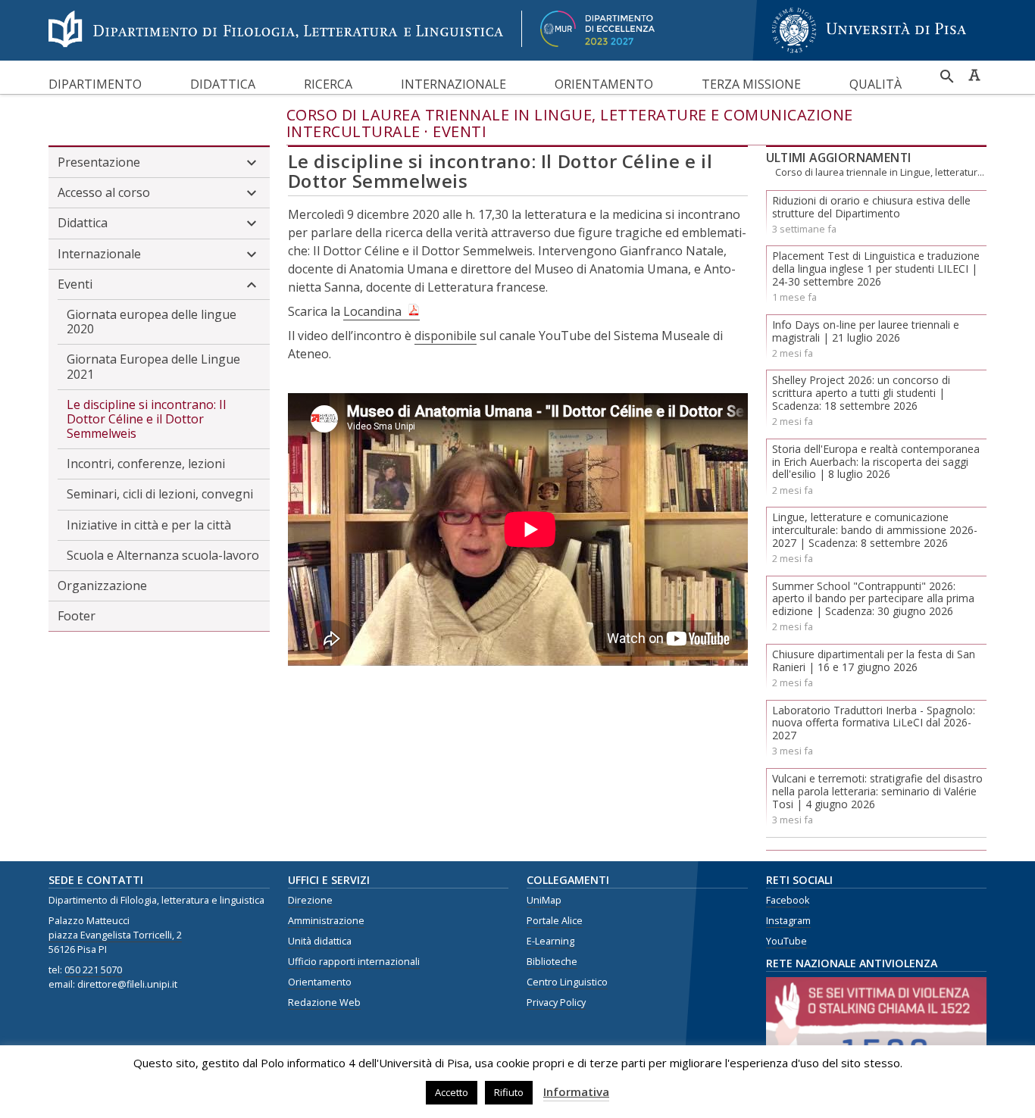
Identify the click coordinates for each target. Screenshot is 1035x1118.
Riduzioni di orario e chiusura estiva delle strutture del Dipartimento (871, 206)
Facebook (787, 900)
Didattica (222, 84)
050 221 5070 (93, 969)
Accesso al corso (104, 192)
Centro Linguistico (567, 982)
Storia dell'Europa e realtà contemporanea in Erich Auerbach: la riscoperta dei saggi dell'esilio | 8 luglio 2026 (876, 462)
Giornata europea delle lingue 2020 (151, 321)
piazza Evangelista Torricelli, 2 (115, 935)
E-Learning (550, 941)
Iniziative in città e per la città (149, 525)
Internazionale (453, 84)
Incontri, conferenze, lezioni (146, 463)
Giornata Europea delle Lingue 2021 (153, 366)
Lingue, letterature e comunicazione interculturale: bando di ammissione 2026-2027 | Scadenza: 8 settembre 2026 (874, 530)
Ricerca (328, 84)
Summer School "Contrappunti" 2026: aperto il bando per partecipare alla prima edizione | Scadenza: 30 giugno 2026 (873, 599)
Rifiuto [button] (509, 1092)
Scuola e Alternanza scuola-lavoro (163, 555)
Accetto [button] (451, 1092)
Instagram (788, 920)
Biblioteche (552, 961)
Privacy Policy (556, 1002)
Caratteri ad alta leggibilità (974, 75)
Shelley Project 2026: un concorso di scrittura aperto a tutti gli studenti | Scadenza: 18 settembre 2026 (861, 393)
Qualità (875, 84)
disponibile (445, 335)
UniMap (544, 900)
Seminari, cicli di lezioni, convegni (160, 494)
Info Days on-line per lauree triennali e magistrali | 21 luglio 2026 (865, 331)
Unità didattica (320, 941)
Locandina (372, 311)
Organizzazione (102, 585)
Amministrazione (326, 920)
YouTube (786, 941)
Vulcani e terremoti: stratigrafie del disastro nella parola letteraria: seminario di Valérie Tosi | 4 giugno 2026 (877, 791)
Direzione (310, 900)
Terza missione (751, 84)
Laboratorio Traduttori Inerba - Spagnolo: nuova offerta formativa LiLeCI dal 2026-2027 (873, 723)
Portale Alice (555, 920)
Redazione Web (324, 1002)
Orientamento (604, 84)
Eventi (459, 131)
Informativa (576, 1091)
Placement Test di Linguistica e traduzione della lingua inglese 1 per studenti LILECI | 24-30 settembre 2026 (876, 268)
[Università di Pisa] (869, 55)
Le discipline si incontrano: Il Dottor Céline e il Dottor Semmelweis (146, 419)
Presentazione (99, 162)
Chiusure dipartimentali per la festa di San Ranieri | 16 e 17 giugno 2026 (873, 660)
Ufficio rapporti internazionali (354, 961)
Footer (76, 615)
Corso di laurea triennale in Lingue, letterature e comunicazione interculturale (569, 123)
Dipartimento (95, 84)
